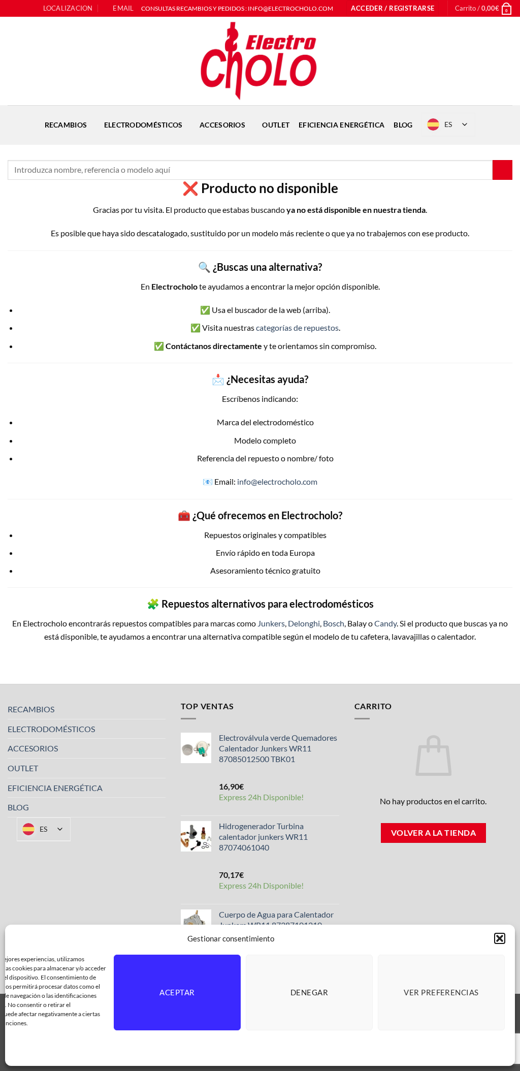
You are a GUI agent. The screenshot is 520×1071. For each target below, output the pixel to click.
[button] (500, 938)
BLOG (403, 124)
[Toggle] (159, 709)
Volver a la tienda (433, 832)
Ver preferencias (441, 992)
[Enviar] (502, 170)
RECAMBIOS (66, 124)
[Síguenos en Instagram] (22, 8)
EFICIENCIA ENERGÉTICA (341, 124)
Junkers (271, 623)
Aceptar (176, 992)
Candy (385, 623)
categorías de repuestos (297, 327)
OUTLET (275, 124)
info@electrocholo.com (277, 481)
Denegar (309, 992)
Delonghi (304, 623)
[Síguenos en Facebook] (13, 8)
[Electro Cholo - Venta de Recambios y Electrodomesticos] (260, 61)
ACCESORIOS (222, 124)
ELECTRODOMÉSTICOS (143, 124)
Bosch (333, 623)
